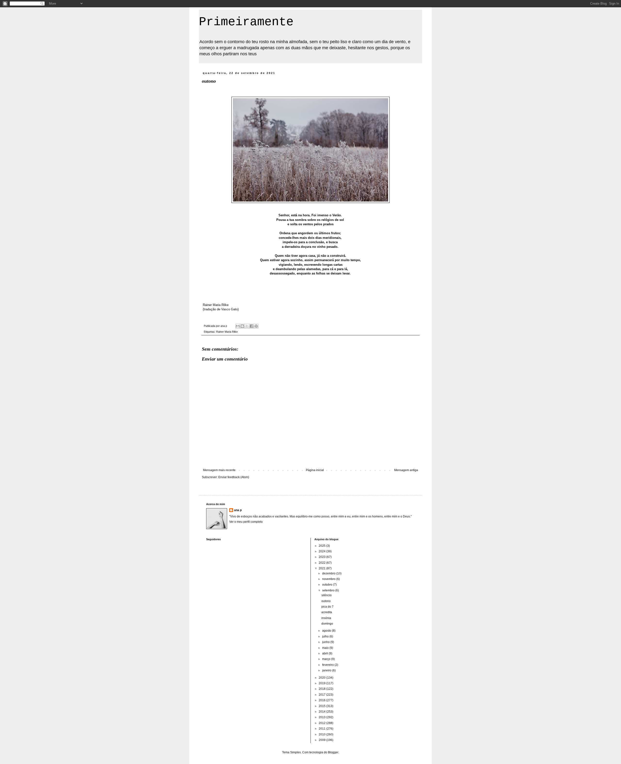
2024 (322, 551)
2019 (322, 683)
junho (326, 642)
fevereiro (328, 665)
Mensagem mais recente (219, 470)
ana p (238, 510)
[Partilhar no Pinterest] (256, 326)
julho (325, 636)
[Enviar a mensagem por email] (237, 326)
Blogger (333, 752)
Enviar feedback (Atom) (233, 477)
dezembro (329, 573)
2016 (322, 700)
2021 (322, 568)
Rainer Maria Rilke (227, 331)
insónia (326, 618)
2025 (322, 545)
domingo (327, 623)
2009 (322, 740)
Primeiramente (246, 22)
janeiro (327, 670)
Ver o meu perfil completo (246, 521)
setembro (328, 590)
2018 (322, 689)
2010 (322, 734)
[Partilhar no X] (247, 326)
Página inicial (315, 470)
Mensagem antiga (406, 470)
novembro (329, 579)
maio (325, 648)
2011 (322, 728)
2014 (322, 711)
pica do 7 (327, 606)
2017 (322, 694)
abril (325, 653)
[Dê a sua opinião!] (242, 326)
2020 (322, 677)
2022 (322, 562)
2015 (322, 706)
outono (326, 601)
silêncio (326, 595)
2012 (322, 723)
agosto (327, 630)
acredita (326, 612)
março (326, 659)
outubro (327, 584)
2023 (322, 557)
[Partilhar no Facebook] (251, 326)
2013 (322, 717)
